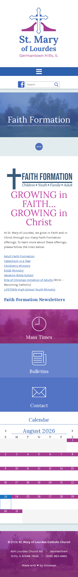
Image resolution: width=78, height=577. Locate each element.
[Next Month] (72, 431)
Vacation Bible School (19, 275)
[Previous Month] (5, 431)
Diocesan (50, 565)
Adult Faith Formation (19, 256)
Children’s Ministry (17, 266)
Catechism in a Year (17, 261)
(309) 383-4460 (56, 556)
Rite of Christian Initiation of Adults (28, 280)
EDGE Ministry (13, 270)
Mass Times (39, 337)
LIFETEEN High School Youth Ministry (29, 289)
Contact (39, 405)
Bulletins (39, 371)
